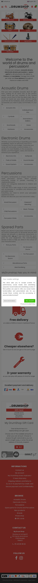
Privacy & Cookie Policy (28, 304)
